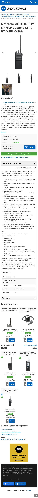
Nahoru (36, 495)
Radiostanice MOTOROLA (9, 434)
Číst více (3, 132)
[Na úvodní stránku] (19, 8)
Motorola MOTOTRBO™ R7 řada (11, 432)
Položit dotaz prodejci (23, 157)
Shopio (29, 490)
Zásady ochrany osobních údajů (11, 479)
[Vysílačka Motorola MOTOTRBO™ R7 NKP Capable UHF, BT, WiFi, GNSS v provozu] (6, 89)
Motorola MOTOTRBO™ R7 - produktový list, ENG (18, 102)
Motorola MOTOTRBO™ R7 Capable (12, 439)
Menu (7, 2)
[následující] (35, 52)
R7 (25, 439)
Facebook (10, 483)
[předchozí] (3, 52)
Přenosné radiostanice (7, 429)
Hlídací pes (12, 157)
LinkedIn (21, 483)
